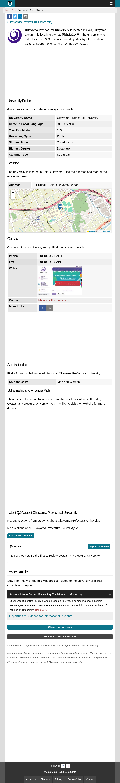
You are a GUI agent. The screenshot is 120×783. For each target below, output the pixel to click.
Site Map (45, 779)
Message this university (53, 300)
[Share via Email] (25, 16)
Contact (90, 779)
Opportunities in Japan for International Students (40, 616)
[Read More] (41, 610)
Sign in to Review (99, 546)
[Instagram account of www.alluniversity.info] (68, 766)
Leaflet (92, 231)
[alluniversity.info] (10, 3)
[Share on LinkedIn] (20, 16)
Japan (14, 10)
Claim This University (60, 627)
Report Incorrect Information (60, 636)
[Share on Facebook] (9, 16)
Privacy (59, 779)
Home (7, 10)
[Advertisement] (60, 72)
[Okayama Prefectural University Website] (60, 294)
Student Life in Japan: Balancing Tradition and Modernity (45, 594)
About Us (31, 779)
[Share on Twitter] (15, 16)
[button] (60, 207)
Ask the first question (21, 535)
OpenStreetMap (104, 231)
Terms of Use (74, 779)
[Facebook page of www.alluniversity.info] (63, 766)
